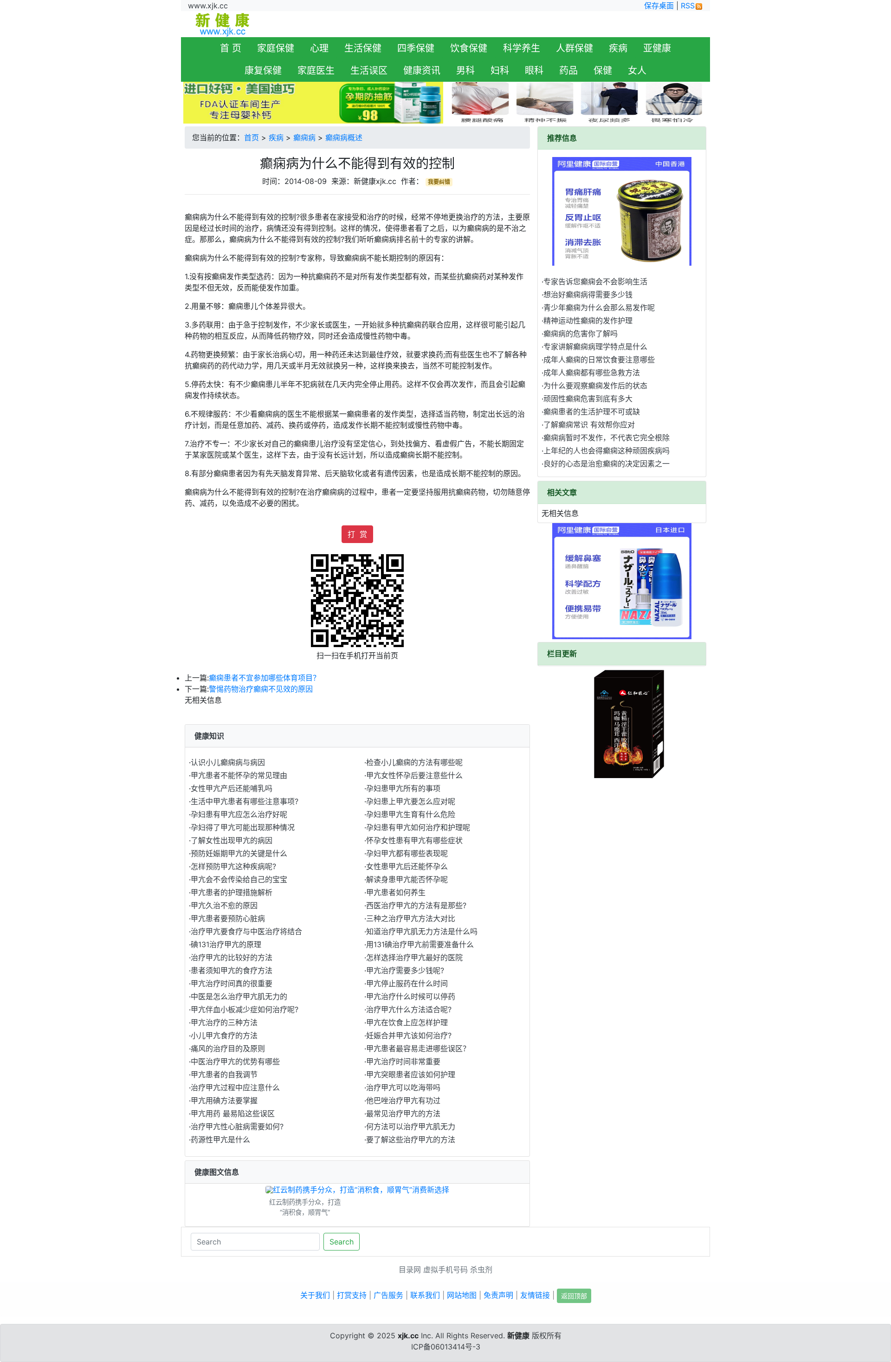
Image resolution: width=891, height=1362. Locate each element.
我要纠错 (439, 181)
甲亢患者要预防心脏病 (228, 918)
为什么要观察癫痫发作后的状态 (595, 385)
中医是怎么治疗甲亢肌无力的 (239, 996)
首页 (251, 137)
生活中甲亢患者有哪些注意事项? (244, 801)
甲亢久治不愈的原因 (224, 905)
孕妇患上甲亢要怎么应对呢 (410, 801)
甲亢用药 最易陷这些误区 (233, 1113)
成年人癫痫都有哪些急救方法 (591, 372)
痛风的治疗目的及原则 (228, 1048)
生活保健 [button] (362, 48)
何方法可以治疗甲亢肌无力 (410, 1126)
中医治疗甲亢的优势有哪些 (235, 1061)
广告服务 (388, 1295)
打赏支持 (352, 1295)
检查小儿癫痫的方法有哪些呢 (414, 762)
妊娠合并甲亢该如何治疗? (409, 1035)
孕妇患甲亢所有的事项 (403, 788)
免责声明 (498, 1295)
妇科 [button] (500, 70)
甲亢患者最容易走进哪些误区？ (418, 1048)
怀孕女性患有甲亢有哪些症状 (414, 840)
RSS (688, 5)
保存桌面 (659, 5)
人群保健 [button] (574, 48)
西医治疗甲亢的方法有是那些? (416, 905)
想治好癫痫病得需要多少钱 (588, 294)
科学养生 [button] (521, 48)
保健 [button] (603, 70)
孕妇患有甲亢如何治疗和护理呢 (418, 827)
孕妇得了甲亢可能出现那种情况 (243, 827)
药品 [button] (568, 70)
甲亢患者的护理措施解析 (231, 892)
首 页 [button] (230, 48)
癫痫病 (304, 137)
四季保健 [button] (415, 48)
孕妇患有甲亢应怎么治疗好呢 (239, 814)
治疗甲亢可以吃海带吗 (403, 1087)
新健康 (518, 1335)
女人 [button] (637, 70)
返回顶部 (574, 1296)
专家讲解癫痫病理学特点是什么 (595, 346)
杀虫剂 (481, 1269)
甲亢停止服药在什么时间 (407, 983)
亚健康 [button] (657, 48)
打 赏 (357, 534)
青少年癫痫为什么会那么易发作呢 (599, 307)
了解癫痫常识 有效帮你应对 (589, 424)
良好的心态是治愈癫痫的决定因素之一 (606, 463)
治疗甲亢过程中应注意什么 (235, 1087)
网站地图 (462, 1295)
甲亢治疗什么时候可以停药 (410, 996)
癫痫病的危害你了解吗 (580, 333)
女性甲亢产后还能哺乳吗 (231, 788)
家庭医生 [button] (316, 70)
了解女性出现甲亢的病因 (231, 840)
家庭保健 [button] (275, 48)
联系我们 (425, 1295)
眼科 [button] (534, 70)
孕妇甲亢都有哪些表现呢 (407, 853)
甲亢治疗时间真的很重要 (231, 983)
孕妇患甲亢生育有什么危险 (410, 814)
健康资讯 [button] (421, 70)
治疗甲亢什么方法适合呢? (409, 1009)
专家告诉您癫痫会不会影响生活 (595, 281)
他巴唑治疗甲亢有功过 (403, 1100)
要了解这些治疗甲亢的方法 (410, 1139)
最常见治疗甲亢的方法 (403, 1113)
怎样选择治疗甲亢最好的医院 (414, 957)
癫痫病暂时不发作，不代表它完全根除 (606, 437)
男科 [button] (465, 70)
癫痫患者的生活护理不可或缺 (591, 411)
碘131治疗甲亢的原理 (226, 944)
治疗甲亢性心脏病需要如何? (237, 1126)
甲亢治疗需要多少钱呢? (405, 970)
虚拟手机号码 (445, 1269)
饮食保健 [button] (468, 48)
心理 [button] (319, 48)
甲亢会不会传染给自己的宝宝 (239, 879)
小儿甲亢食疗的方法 (224, 1035)
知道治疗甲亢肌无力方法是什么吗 (422, 931)
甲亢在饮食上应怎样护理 (407, 1022)
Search (341, 1241)
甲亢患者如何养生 (396, 892)
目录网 (410, 1269)
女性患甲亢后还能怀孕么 (407, 866)
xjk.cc (408, 1335)
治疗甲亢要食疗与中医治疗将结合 (246, 931)
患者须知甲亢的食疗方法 (231, 970)
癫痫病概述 (343, 137)
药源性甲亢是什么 (220, 1139)
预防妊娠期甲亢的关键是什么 (239, 853)
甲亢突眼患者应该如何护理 (410, 1074)
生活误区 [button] (368, 70)
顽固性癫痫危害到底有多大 (588, 398)
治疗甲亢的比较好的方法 (231, 957)
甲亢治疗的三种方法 (224, 1022)
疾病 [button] (618, 48)
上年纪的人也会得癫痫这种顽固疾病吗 (606, 450)
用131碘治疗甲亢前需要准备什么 (420, 944)
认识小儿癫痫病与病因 (228, 762)
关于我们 (315, 1295)
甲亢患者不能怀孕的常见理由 (239, 775)
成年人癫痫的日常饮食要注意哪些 (599, 359)
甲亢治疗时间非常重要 (403, 1061)
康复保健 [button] (263, 70)
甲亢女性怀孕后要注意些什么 (414, 775)
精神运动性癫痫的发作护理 (588, 320)
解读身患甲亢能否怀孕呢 (407, 879)
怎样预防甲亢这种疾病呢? (233, 866)
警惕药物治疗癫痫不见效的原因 (261, 689)
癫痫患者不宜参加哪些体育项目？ (264, 677)
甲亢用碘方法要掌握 (224, 1100)
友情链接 (535, 1295)
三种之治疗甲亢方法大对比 (410, 918)
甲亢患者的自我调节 (224, 1074)
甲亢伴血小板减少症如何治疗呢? (244, 1009)
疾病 (276, 137)
